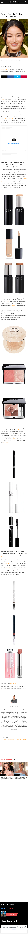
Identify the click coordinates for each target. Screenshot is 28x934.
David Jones (6, 442)
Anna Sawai (3, 739)
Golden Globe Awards (21, 739)
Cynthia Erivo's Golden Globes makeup (10, 690)
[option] (7, 771)
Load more (14, 929)
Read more (4, 74)
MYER (8, 301)
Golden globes (11, 739)
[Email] (14, 732)
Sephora (25, 178)
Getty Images (13, 683)
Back (3, 11)
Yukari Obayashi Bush (9, 118)
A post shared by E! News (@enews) (14, 157)
